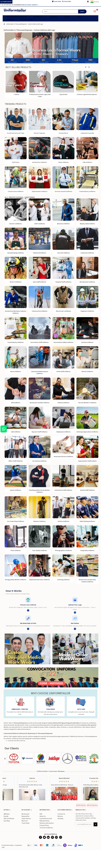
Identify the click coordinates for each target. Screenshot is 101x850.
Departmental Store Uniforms (39, 580)
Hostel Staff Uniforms (87, 490)
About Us (43, 816)
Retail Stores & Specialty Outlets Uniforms (87, 581)
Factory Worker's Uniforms (87, 403)
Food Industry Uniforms (16, 342)
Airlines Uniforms (63, 521)
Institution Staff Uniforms (63, 490)
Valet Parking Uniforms (87, 521)
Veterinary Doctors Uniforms (63, 456)
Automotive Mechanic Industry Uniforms (15, 312)
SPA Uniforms (15, 403)
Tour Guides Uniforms (39, 550)
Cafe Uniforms (15, 432)
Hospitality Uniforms (87, 550)
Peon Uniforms (16, 550)
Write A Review (81, 805)
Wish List (25, 821)
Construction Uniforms (39, 311)
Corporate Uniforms (87, 253)
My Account (25, 814)
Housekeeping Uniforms (15, 253)
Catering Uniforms (63, 580)
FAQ (41, 814)
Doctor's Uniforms (15, 224)
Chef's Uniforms (39, 224)
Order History (26, 818)
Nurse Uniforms (15, 371)
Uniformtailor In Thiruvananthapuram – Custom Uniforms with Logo (24, 24)
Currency (96, 1)
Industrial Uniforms (39, 253)
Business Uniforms (63, 224)
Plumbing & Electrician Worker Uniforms (39, 491)
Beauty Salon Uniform (87, 224)
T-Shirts (16, 94)
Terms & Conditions (46, 828)
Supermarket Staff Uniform (87, 461)
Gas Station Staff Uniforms (39, 342)
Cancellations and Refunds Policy (46, 819)
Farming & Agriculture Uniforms (87, 432)
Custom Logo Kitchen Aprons (87, 94)
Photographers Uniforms (63, 550)
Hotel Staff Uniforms (63, 371)
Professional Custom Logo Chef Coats (39, 95)
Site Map (60, 818)
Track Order (25, 823)
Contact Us (61, 814)
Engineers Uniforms (87, 311)
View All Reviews (93, 805)
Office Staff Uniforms (15, 461)
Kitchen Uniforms (87, 342)
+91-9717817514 (6, 5)
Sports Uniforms (15, 490)
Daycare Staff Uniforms (39, 432)
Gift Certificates (9, 818)
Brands (6, 816)
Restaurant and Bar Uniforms (39, 403)
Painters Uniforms (39, 521)
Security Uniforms (63, 253)
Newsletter (25, 816)
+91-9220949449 (16, 5)
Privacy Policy (44, 825)
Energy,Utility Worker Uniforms (15, 580)
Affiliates (7, 814)
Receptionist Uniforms (87, 282)
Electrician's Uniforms (63, 311)
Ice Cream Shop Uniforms (15, 521)
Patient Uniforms (63, 403)
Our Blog (7, 821)
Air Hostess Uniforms (39, 461)
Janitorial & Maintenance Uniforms (39, 372)
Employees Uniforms (63, 432)
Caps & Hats (63, 94)
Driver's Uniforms (15, 282)
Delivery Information (47, 823)
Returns (60, 816)
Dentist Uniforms (87, 371)
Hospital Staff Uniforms (63, 282)
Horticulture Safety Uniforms (63, 342)
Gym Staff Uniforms (39, 282)
